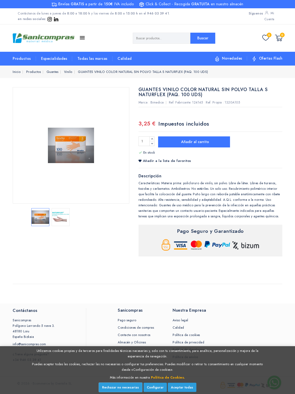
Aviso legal (180, 320)
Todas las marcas (92, 58)
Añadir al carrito (194, 141)
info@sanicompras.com (29, 344)
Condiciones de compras (136, 327)
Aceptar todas (182, 387)
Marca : (144, 102)
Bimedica (157, 102)
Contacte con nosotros (134, 335)
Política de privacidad (188, 342)
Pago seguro (127, 320)
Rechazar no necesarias (120, 387)
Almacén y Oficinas (132, 342)
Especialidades (54, 58)
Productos (22, 58)
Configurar (155, 387)
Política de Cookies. (168, 377)
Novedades (232, 58)
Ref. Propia (214, 102)
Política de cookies (186, 335)
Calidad (125, 58)
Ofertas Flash (271, 58)
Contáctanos (25, 310)
